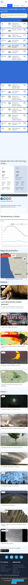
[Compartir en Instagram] (7, 198)
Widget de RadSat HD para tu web (14, 279)
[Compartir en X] (4, 198)
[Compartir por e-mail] (10, 198)
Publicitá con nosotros (6, 569)
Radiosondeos (16, 572)
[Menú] (26, 2)
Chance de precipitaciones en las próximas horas (14, 15)
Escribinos (3, 567)
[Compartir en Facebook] (1, 198)
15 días (10, 5)
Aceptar (14, 582)
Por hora (4, 5)
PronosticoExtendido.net (19, 567)
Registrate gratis (5, 571)
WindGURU (16, 5)
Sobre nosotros (4, 565)
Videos (3, 391)
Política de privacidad (18, 580)
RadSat (23, 5)
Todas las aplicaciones (18, 565)
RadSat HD (15, 569)
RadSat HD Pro (16, 571)
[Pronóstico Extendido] (2, 2)
